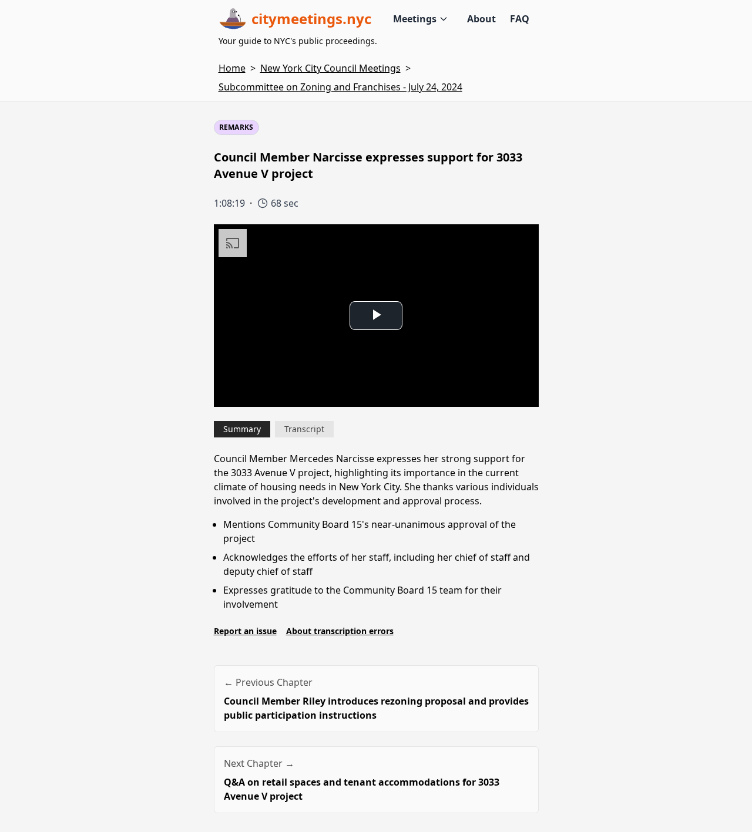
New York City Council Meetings (330, 68)
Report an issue (245, 630)
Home (232, 68)
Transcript (304, 428)
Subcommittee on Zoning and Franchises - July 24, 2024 (340, 86)
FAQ (519, 18)
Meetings (415, 18)
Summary (242, 428)
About (481, 18)
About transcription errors (340, 630)
